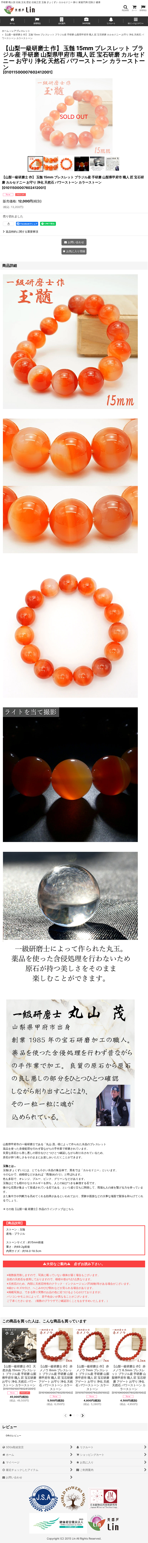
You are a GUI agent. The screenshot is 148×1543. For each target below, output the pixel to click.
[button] (125, 8)
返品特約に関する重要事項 (22, 231)
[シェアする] (8, 224)
